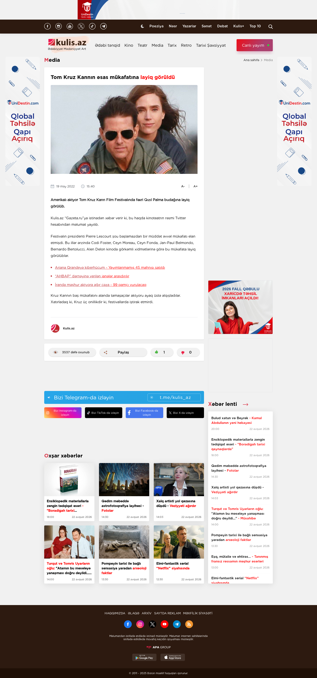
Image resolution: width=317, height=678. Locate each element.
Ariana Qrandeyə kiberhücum (110, 268)
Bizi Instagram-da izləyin (65, 412)
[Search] (270, 27)
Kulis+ (238, 26)
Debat (222, 26)
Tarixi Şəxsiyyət (211, 45)
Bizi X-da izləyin (183, 412)
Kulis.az (69, 328)
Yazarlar (189, 26)
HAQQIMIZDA (115, 613)
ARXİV (147, 613)
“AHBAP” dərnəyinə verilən (92, 276)
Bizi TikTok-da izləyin (105, 412)
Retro (186, 45)
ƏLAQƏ (133, 613)
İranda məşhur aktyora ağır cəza (100, 285)
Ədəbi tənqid (107, 45)
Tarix (172, 45)
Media (157, 45)
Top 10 (255, 26)
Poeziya (156, 26)
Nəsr (173, 26)
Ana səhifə (251, 60)
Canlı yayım (253, 45)
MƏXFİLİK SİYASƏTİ (197, 613)
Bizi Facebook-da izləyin (146, 412)
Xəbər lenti (223, 404)
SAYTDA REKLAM (167, 613)
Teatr (142, 45)
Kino (128, 45)
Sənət (207, 26)
